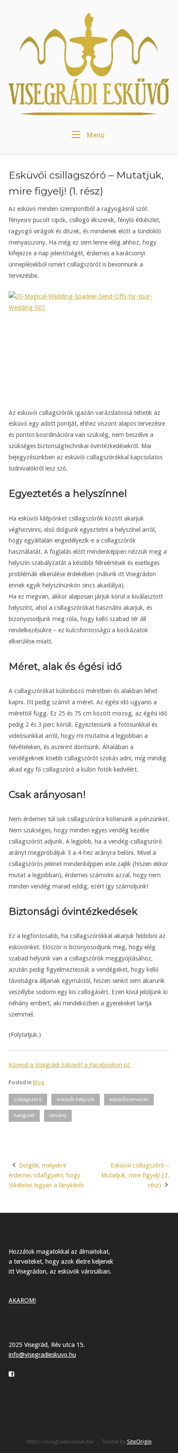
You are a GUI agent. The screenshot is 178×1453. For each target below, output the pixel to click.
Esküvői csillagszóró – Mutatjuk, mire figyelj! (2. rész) (135, 1175)
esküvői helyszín (76, 1099)
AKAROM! (22, 1300)
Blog (38, 1082)
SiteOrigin (139, 1441)
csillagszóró (28, 1099)
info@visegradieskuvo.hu (42, 1354)
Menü (95, 135)
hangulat (24, 1115)
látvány (58, 1115)
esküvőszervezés (129, 1099)
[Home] (89, 63)
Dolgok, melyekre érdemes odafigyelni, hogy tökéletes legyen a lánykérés (46, 1175)
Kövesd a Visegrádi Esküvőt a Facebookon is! (70, 1064)
